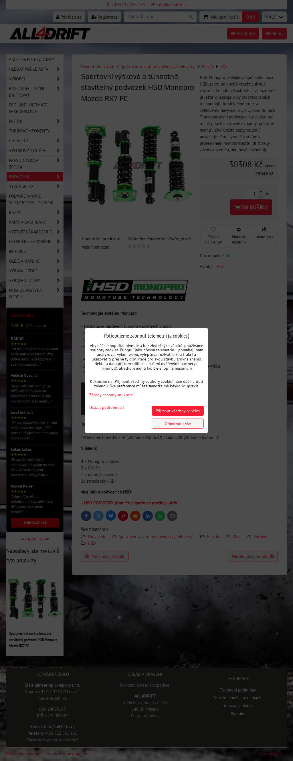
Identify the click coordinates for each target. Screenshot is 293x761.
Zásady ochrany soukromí (111, 394)
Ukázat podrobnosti (106, 407)
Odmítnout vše (178, 423)
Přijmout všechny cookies (178, 410)
